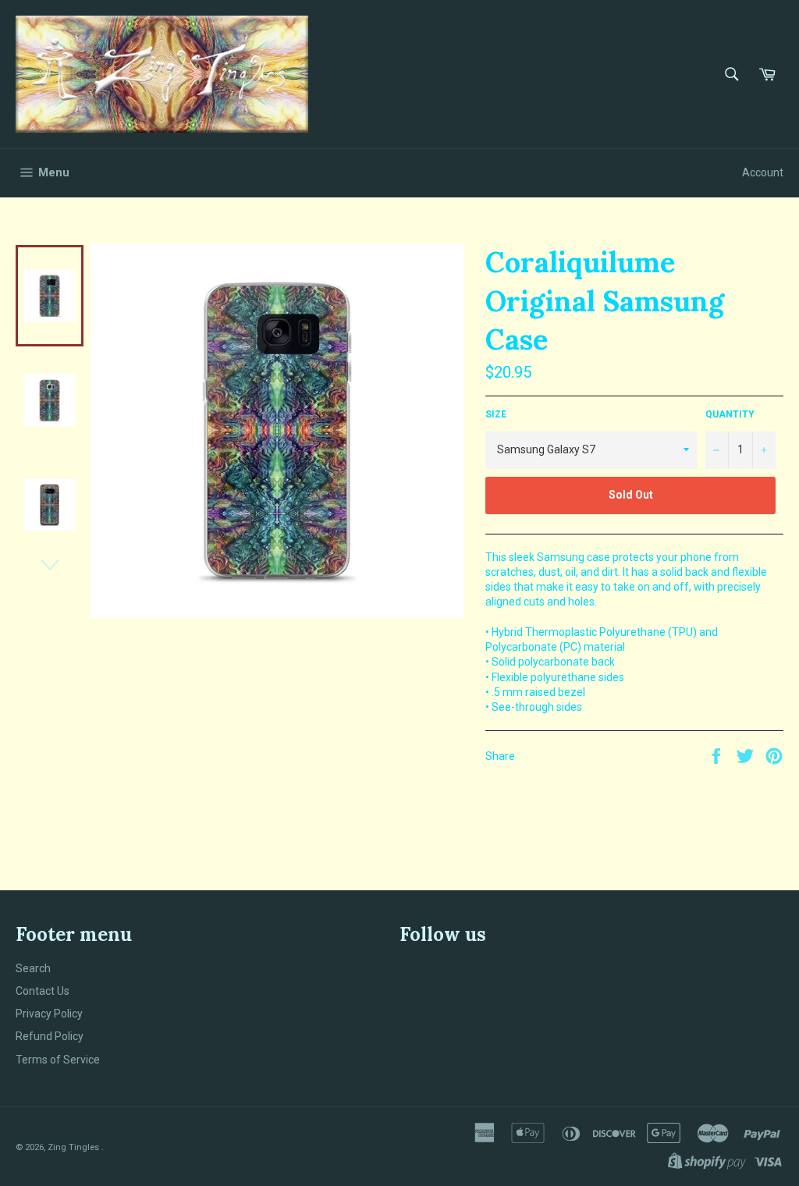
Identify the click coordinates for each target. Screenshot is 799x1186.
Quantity (730, 414)
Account (762, 172)
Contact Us (42, 991)
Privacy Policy (49, 1013)
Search (33, 968)
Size (495, 414)
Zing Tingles (74, 1147)
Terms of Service (58, 1059)
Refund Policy (49, 1036)
